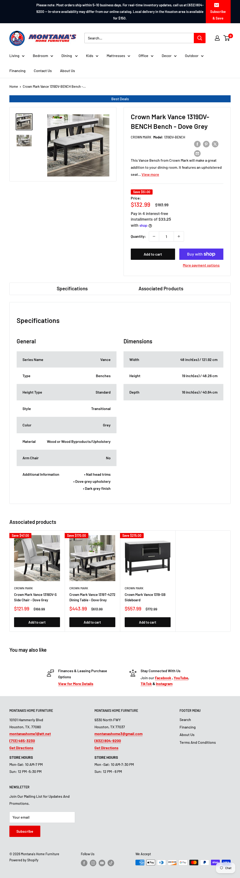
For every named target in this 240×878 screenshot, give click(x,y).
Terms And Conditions (198, 742)
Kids (89, 55)
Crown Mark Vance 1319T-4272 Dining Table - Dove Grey (92, 597)
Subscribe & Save (218, 14)
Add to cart (153, 254)
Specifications (72, 288)
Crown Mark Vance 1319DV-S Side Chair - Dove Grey (35, 597)
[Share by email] (197, 153)
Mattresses (116, 55)
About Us (67, 70)
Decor (167, 55)
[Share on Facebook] (197, 143)
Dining (67, 55)
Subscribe (24, 831)
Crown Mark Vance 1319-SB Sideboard (145, 597)
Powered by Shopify (23, 860)
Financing (17, 70)
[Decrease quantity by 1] (154, 236)
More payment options (201, 265)
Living (14, 55)
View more (150, 174)
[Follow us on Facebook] (84, 863)
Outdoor (192, 55)
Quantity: (138, 236)
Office (143, 55)
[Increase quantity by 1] (179, 236)
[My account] (217, 38)
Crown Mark (141, 137)
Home (13, 86)
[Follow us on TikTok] (111, 863)
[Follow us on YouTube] (102, 863)
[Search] (200, 38)
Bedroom (40, 55)
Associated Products (161, 288)
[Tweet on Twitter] (215, 143)
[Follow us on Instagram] (93, 863)
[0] (227, 38)
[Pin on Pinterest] (206, 143)
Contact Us (43, 70)
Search (185, 719)
